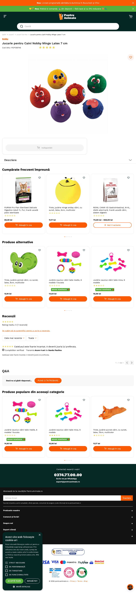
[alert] (22, 561)
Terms (79, 581)
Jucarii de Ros (21, 35)
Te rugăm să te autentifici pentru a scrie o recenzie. (26, 331)
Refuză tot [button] (32, 581)
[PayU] (83, 562)
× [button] (40, 535)
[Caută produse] (22, 26)
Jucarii (11, 35)
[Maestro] (68, 562)
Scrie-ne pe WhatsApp (66, 479)
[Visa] (44, 562)
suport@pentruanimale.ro (68, 482)
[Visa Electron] (55, 562)
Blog (85, 581)
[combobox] (68, 26)
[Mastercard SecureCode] (99, 562)
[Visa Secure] (91, 562)
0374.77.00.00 (68, 474)
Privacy (73, 581)
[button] (68, 160)
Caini (4, 35)
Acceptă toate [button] (14, 581)
